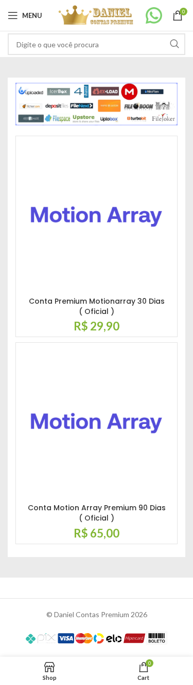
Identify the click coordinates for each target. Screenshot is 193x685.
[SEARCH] (174, 44)
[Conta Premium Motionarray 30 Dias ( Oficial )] (96, 216)
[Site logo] (96, 14)
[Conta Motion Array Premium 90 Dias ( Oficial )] (96, 423)
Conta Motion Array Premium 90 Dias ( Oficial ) (97, 513)
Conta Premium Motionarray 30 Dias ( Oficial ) (97, 306)
